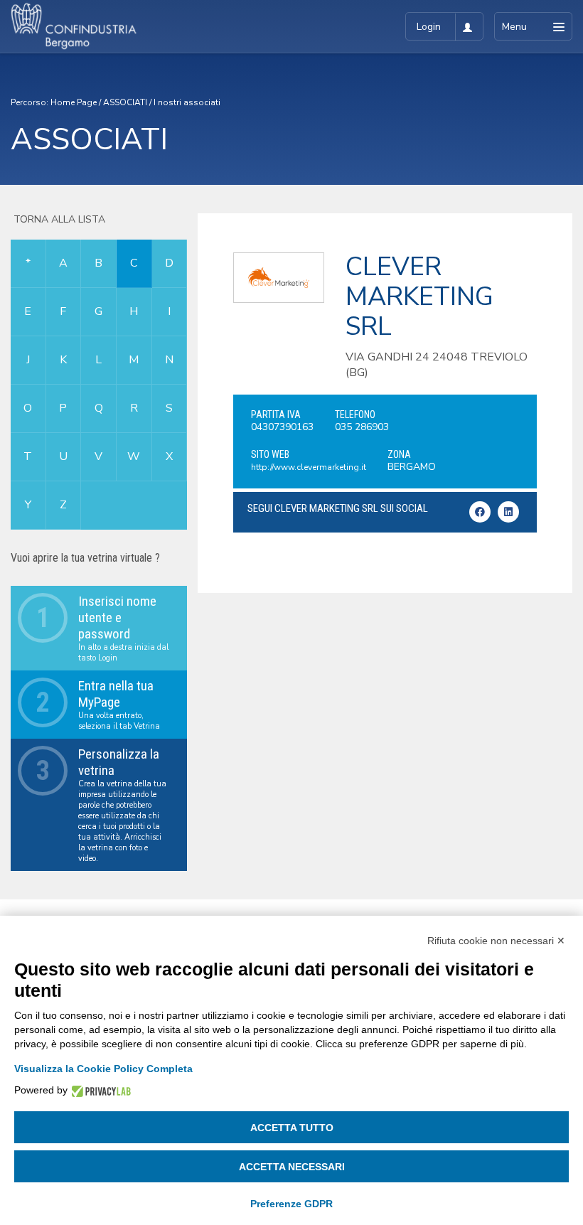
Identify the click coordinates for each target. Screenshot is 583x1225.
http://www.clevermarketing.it (308, 467)
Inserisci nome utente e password (117, 617)
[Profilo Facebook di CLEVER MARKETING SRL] (480, 512)
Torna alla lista (58, 219)
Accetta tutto (291, 1127)
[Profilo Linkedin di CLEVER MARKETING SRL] (508, 512)
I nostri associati (187, 102)
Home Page (73, 102)
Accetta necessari (292, 1166)
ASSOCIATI (125, 102)
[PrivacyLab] (99, 1090)
